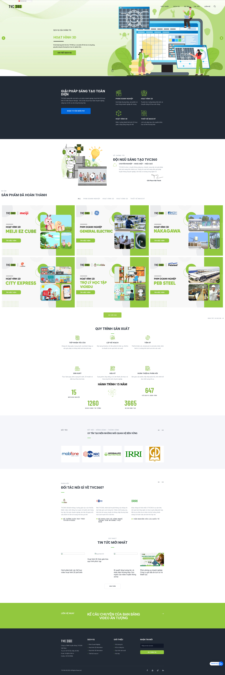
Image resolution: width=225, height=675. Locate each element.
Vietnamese (23, 1)
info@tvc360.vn (69, 653)
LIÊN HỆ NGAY (68, 613)
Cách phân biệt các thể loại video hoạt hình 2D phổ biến (71, 571)
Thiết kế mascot (93, 653)
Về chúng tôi (119, 644)
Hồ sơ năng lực (119, 647)
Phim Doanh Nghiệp (94, 644)
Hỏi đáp (117, 653)
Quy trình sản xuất (120, 650)
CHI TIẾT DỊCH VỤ (65, 53)
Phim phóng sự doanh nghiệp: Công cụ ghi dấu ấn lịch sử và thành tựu (151, 572)
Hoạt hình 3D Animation (96, 650)
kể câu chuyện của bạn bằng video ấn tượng (113, 616)
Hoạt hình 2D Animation (96, 647)
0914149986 (69, 656)
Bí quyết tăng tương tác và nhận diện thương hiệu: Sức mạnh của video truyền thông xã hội (125, 573)
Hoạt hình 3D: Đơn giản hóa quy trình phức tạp (97, 560)
